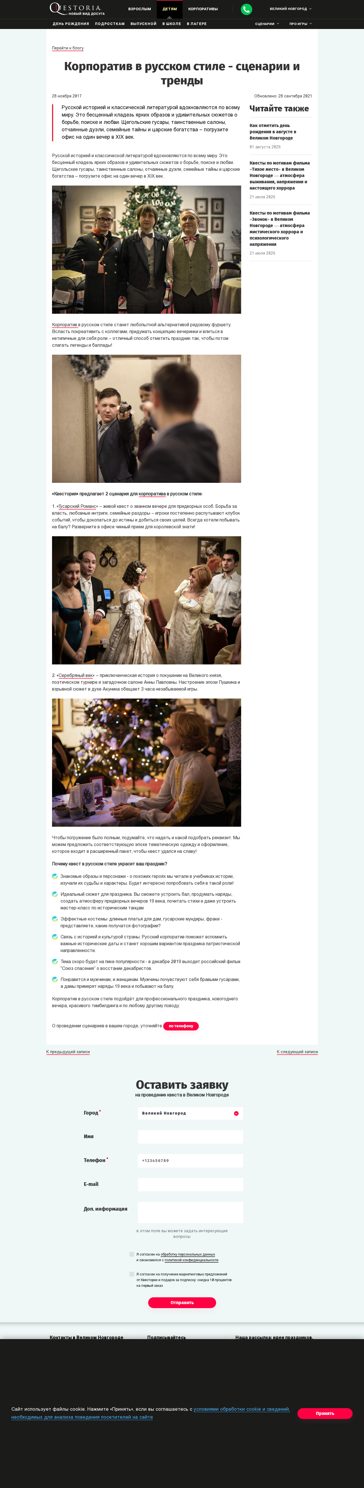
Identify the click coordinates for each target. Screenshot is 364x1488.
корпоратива (152, 494)
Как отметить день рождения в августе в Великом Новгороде (273, 132)
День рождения (71, 24)
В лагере (197, 24)
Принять (325, 1413)
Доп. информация (105, 1209)
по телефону (181, 1026)
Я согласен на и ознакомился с (177, 1257)
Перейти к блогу (68, 48)
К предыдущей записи (68, 1052)
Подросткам (110, 24)
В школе (171, 24)
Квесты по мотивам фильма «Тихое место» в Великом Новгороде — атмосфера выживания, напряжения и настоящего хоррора (280, 175)
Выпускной (144, 24)
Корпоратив (65, 325)
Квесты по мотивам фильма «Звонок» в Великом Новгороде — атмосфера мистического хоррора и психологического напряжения (280, 228)
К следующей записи (297, 1052)
